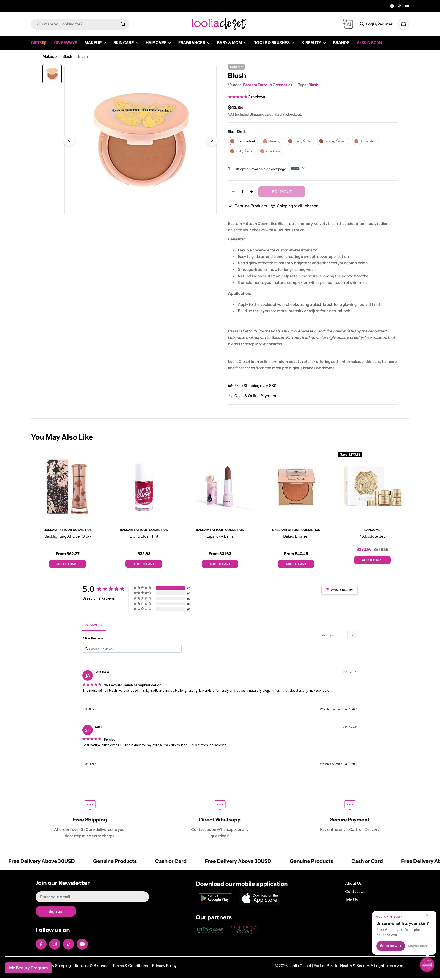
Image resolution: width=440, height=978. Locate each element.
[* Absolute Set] (372, 486)
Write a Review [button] (342, 590)
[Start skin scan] (427, 965)
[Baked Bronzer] (296, 486)
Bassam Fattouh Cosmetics (267, 85)
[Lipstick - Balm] (220, 486)
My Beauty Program (28, 967)
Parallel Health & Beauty (347, 965)
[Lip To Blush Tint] (143, 486)
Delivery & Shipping (53, 965)
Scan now (388, 946)
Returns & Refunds (91, 965)
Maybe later (418, 946)
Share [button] (92, 709)
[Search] (123, 24)
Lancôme (372, 530)
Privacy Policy (164, 965)
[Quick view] (97, 459)
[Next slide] (211, 140)
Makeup (49, 56)
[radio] (243, 141)
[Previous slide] (68, 140)
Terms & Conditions (130, 965)
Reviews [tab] (91, 625)
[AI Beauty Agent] (347, 24)
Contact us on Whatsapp (213, 829)
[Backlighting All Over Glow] (67, 486)
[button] (347, 709)
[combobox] (80, 24)
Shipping (257, 114)
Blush (67, 56)
